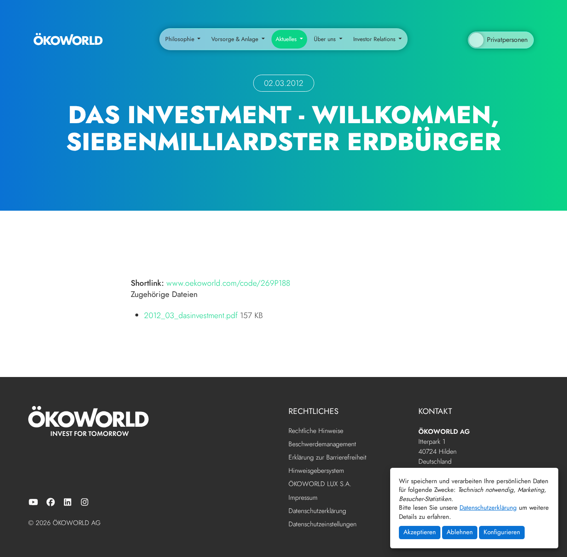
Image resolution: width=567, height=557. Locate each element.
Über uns (325, 39)
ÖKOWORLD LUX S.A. (320, 484)
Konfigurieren (502, 532)
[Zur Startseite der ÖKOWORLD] (68, 39)
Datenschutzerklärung (488, 507)
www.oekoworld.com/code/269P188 (228, 283)
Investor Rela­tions (375, 39)
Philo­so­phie (180, 39)
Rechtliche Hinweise (315, 431)
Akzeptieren (419, 532)
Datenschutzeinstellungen (322, 524)
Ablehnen (460, 532)
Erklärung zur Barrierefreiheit (327, 457)
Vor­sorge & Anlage (235, 39)
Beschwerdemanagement (322, 444)
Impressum (303, 498)
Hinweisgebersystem (316, 471)
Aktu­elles (287, 39)
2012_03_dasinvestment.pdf (192, 315)
